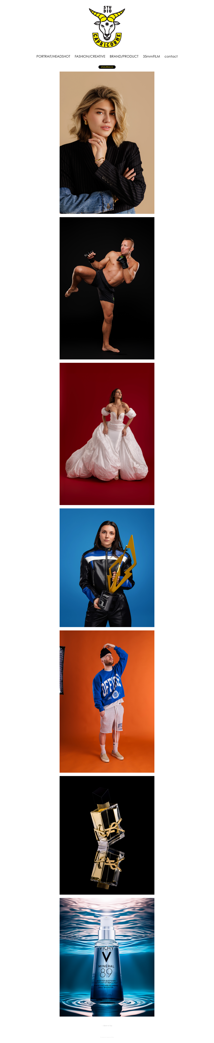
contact (171, 56)
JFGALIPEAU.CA (107, 67)
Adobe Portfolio (110, 1037)
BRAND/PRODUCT (124, 56)
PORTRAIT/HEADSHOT (53, 56)
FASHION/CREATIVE (90, 56)
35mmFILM (151, 56)
